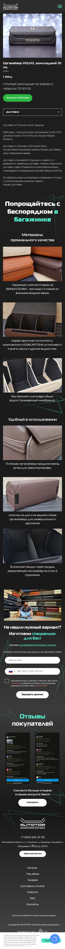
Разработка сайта (27, 932)
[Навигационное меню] (60, 6)
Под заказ (32, 874)
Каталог (32, 868)
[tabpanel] (32, 156)
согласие (15, 683)
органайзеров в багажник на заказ (38, 645)
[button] (32, 854)
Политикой (41, 686)
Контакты (33, 904)
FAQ (32, 898)
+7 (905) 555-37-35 (32, 837)
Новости (32, 892)
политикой (28, 945)
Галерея (33, 880)
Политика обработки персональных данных (34, 915)
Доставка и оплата (32, 886)
